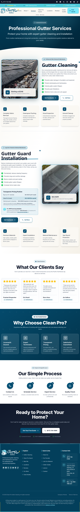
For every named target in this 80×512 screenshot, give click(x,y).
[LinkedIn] (60, 2)
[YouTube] (70, 2)
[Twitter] (63, 2)
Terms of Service (73, 494)
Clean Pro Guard (41, 11)
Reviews (57, 11)
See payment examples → (23, 212)
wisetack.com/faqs (50, 505)
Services (33, 11)
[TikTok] (77, 2)
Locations (49, 11)
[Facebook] (57, 2)
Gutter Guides (64, 11)
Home (19, 11)
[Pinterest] (74, 2)
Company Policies (62, 494)
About (25, 11)
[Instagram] (67, 2)
